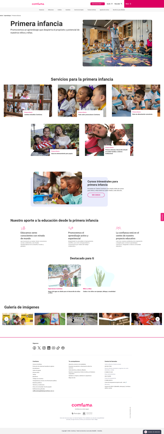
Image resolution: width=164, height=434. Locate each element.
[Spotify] (63, 348)
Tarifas (34, 374)
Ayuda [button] (108, 4)
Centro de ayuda (37, 370)
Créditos (60, 9)
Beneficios (35, 376)
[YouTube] (53, 348)
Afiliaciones (51, 9)
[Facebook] (34, 348)
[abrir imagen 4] (114, 319)
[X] (39, 348)
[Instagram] (44, 348)
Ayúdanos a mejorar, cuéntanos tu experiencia (80, 375)
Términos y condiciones (38, 384)
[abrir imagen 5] (146, 319)
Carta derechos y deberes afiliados (77, 370)
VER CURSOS (96, 195)
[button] (38, 4)
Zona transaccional (96, 3)
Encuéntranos (36, 368)
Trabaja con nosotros (38, 378)
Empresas (41, 9)
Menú (127, 4)
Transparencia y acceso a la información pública (45, 380)
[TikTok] (58, 348)
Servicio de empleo (79, 9)
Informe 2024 (36, 372)
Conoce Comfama (37, 364)
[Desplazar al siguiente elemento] (157, 319)
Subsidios (68, 9)
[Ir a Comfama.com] (82, 406)
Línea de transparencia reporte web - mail (115, 382)
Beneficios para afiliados (119, 9)
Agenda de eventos (104, 9)
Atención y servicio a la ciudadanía (77, 364)
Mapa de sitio (72, 377)
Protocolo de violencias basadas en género (43, 366)
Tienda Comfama (91, 9)
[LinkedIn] (48, 348)
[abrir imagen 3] (82, 319)
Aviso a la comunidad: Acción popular (42, 386)
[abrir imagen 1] (18, 319)
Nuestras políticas (37, 382)
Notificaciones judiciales (39, 389)
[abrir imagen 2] (50, 319)
